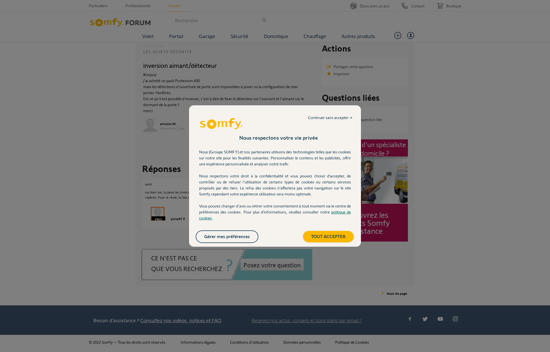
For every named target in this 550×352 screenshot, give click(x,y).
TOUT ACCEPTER (328, 236)
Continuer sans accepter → (330, 117)
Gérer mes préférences (227, 236)
